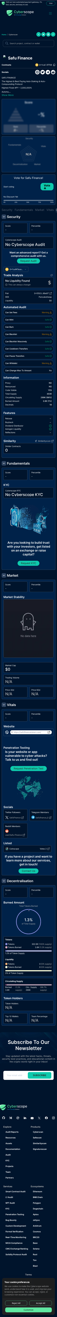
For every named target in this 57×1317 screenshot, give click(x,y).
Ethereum (37, 1191)
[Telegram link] (48, 72)
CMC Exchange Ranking (16, 1249)
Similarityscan (39, 1143)
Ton (35, 1260)
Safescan (37, 1137)
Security (7, 210)
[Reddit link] (53, 72)
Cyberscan (13, 34)
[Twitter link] (42, 72)
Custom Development (16, 1226)
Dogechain (38, 1208)
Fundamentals (24, 210)
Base (35, 1243)
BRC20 (36, 1237)
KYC (7, 1160)
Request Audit (28, 260)
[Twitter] (39, 1118)
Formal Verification (14, 1231)
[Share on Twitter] (43, 34)
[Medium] (10, 1118)
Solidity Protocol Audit (16, 1254)
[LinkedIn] (25, 1118)
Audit (8, 1155)
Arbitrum (37, 1226)
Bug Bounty (11, 1220)
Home (4, 34)
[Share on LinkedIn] (48, 34)
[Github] (3, 1118)
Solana (36, 1249)
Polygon (37, 1203)
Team (8, 1172)
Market (39, 210)
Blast (35, 1266)
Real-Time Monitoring (16, 1237)
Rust (35, 1254)
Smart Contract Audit (15, 1191)
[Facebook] (46, 1118)
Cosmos (37, 1231)
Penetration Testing (15, 1214)
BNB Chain (38, 1197)
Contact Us (28, 870)
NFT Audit (10, 1203)
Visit (50, 3)
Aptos (36, 1214)
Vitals (50, 210)
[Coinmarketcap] (17, 1118)
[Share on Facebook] (38, 34)
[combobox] (15, 269)
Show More (8, 95)
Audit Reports (12, 1132)
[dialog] (28, 1296)
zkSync (36, 1220)
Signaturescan (40, 1149)
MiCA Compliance (14, 1243)
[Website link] (37, 72)
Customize (28, 1309)
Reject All (16, 1303)
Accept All (40, 1303)
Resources (11, 1137)
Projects (9, 1166)
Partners (10, 1177)
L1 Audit (9, 1197)
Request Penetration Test (28, 768)
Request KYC (28, 563)
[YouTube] (32, 1118)
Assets (9, 1143)
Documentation (13, 1149)
